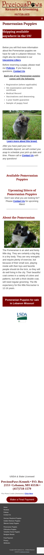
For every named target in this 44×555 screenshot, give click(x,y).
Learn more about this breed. (22, 141)
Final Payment (8, 538)
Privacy (6, 540)
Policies (6, 512)
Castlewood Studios (24, 551)
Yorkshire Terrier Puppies (12, 532)
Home (5, 507)
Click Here (29, 494)
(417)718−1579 (22, 14)
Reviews (6, 509)
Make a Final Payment (22, 499)
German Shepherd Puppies (12, 518)
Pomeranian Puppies (10, 527)
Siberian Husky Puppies (11, 523)
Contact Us (28, 155)
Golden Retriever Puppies (12, 521)
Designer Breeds (9, 534)
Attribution (7, 543)
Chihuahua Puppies (10, 529)
